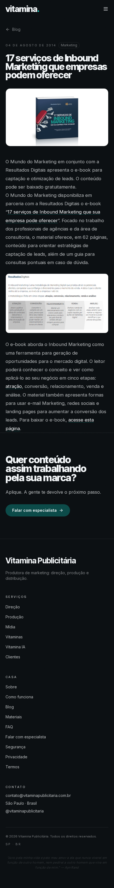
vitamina (22, 9)
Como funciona (19, 696)
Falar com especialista (34, 510)
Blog (16, 29)
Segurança (15, 746)
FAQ (9, 726)
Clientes (13, 656)
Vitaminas (14, 636)
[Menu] (106, 9)
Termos (12, 766)
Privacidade (16, 756)
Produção (15, 616)
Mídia (10, 626)
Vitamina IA (15, 646)
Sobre (11, 686)
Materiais (14, 716)
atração (14, 386)
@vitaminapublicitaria (25, 811)
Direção (13, 606)
